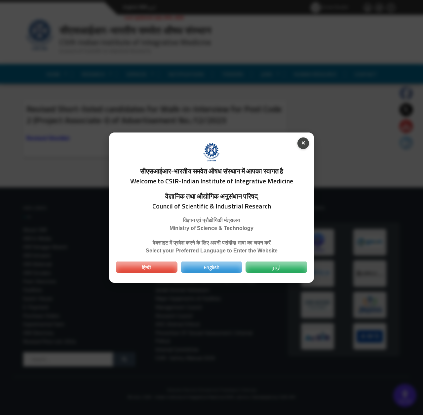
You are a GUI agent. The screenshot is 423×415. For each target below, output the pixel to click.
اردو (276, 267)
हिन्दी (146, 267)
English (211, 267)
